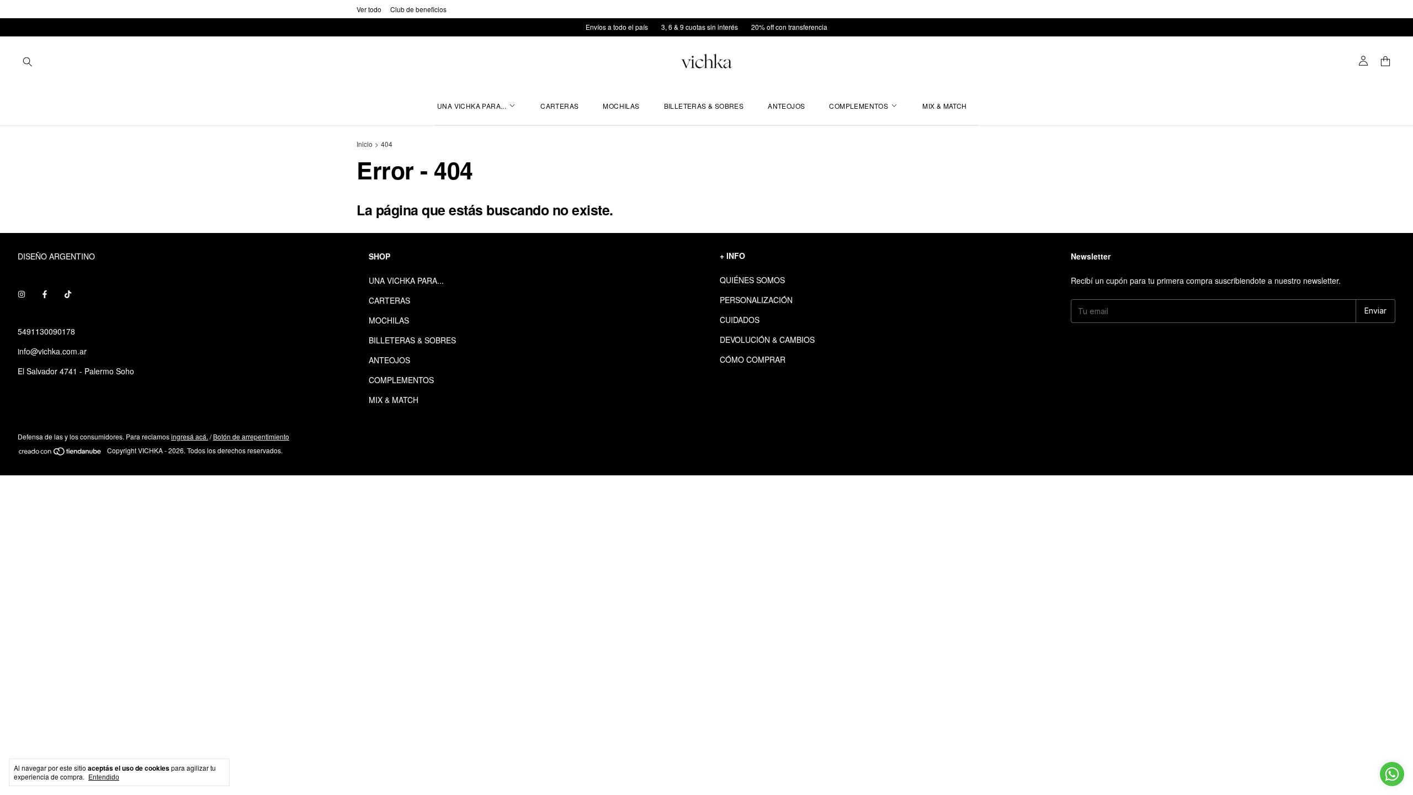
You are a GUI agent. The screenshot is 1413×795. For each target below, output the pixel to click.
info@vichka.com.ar (52, 351)
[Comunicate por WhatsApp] (1392, 774)
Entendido (103, 777)
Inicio (365, 144)
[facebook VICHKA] (45, 293)
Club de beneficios (418, 9)
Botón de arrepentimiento (251, 436)
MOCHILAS (621, 105)
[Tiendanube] (60, 453)
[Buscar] (27, 61)
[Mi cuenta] (1363, 61)
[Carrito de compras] (1385, 61)
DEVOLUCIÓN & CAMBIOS (767, 339)
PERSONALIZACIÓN (756, 299)
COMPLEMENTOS (858, 105)
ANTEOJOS (786, 105)
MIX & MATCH (944, 105)
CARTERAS (559, 105)
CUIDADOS (739, 319)
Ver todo (369, 9)
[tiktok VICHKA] (68, 293)
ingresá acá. (189, 436)
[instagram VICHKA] (21, 293)
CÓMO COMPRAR (752, 359)
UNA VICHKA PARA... (471, 105)
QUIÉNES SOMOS (752, 279)
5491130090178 (46, 331)
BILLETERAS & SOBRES (704, 105)
